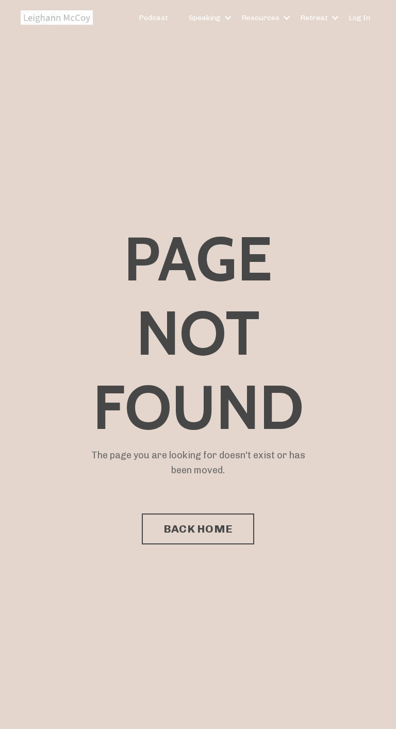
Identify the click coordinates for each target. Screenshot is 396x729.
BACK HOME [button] (198, 528)
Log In (359, 17)
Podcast (153, 17)
